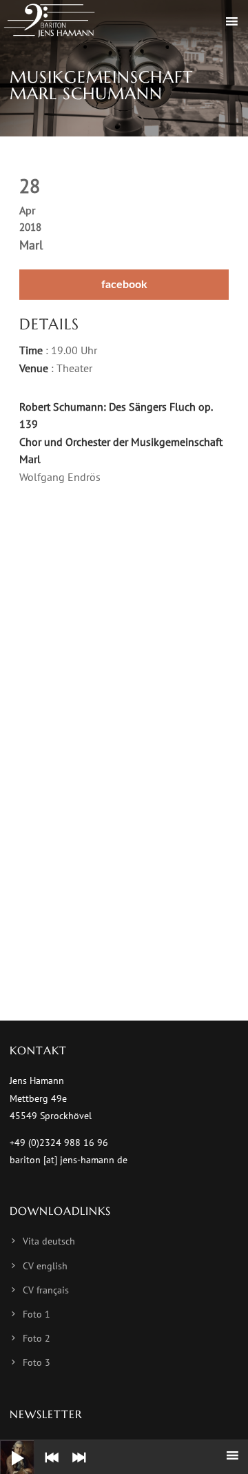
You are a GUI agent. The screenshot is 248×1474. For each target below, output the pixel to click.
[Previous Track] (48, 1467)
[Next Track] (76, 1467)
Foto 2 (36, 1338)
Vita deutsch (49, 1241)
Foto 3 (36, 1362)
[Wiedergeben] (7, 1447)
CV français (46, 1290)
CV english (45, 1266)
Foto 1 (36, 1314)
